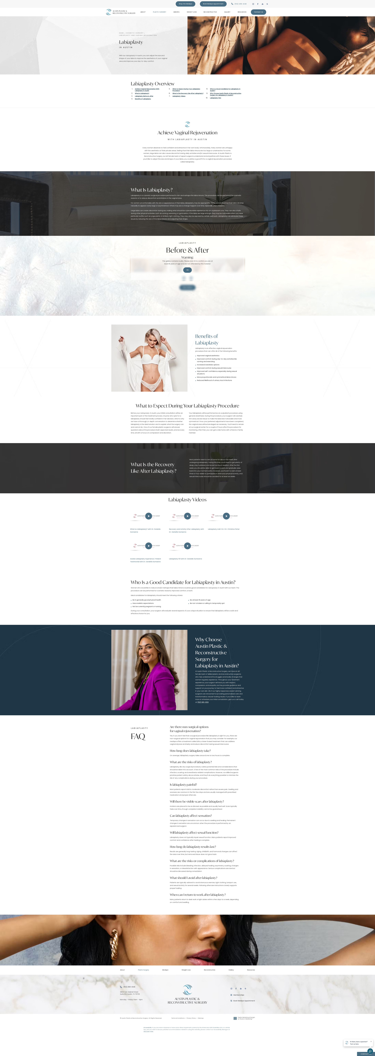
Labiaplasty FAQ (215, 98)
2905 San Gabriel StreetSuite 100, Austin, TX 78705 (130, 993)
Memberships (238, 995)
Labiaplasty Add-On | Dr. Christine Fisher (224, 529)
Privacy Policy (191, 1018)
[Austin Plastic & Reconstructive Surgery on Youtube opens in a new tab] (262, 3)
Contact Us (258, 12)
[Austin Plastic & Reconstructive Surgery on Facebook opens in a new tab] (257, 3)
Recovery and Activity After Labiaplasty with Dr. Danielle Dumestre (186, 530)
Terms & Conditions (178, 1018)
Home (121, 33)
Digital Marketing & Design (246, 1018)
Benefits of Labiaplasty (143, 99)
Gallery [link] (227, 12)
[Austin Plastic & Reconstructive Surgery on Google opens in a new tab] (267, 3)
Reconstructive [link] (210, 12)
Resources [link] (242, 12)
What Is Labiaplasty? (142, 93)
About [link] (143, 12)
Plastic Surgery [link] (159, 12)
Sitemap (201, 1018)
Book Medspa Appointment (213, 4)
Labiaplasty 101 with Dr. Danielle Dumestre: (185, 559)
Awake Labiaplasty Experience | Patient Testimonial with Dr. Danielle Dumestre (145, 560)
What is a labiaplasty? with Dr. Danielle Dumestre (145, 530)
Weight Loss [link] (192, 12)
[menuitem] (143, 12)
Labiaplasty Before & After (144, 96)
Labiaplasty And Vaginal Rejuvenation (138, 35)
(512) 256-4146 (148, 1031)
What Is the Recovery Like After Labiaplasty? (188, 93)
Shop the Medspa (185, 4)
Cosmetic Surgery (135, 33)
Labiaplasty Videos (179, 96)
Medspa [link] (176, 12)
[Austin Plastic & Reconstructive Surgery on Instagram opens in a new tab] (253, 3)
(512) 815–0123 (203, 702)
